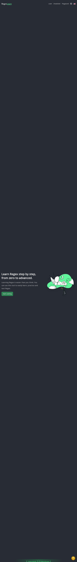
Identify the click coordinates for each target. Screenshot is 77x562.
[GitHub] (71, 4)
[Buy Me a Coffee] (73, 558)
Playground (65, 4)
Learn (50, 4)
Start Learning (7, 294)
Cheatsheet (56, 4)
